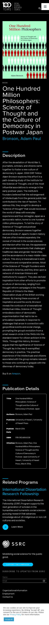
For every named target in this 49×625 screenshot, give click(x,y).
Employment (8, 593)
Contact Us (8, 597)
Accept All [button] (8, 619)
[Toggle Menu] (45, 6)
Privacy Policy (15, 614)
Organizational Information (15, 590)
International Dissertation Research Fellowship (24, 491)
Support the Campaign (17, 564)
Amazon (16, 373)
